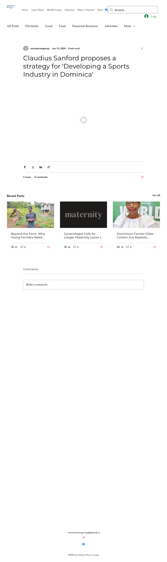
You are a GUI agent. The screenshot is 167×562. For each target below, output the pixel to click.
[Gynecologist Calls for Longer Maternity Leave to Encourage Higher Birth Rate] (83, 215)
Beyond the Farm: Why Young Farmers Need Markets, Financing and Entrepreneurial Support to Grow (29, 235)
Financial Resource (85, 26)
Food (62, 26)
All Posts (13, 26)
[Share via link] (48, 167)
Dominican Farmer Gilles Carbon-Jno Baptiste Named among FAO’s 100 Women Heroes (135, 235)
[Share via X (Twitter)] (32, 167)
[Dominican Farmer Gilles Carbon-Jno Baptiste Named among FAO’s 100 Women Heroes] (136, 215)
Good (48, 26)
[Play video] (83, 120)
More (127, 26)
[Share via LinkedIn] (40, 167)
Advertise (111, 26)
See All (156, 195)
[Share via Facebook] (24, 167)
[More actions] (142, 48)
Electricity (31, 26)
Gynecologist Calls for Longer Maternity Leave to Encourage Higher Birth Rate (83, 235)
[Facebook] (106, 9)
